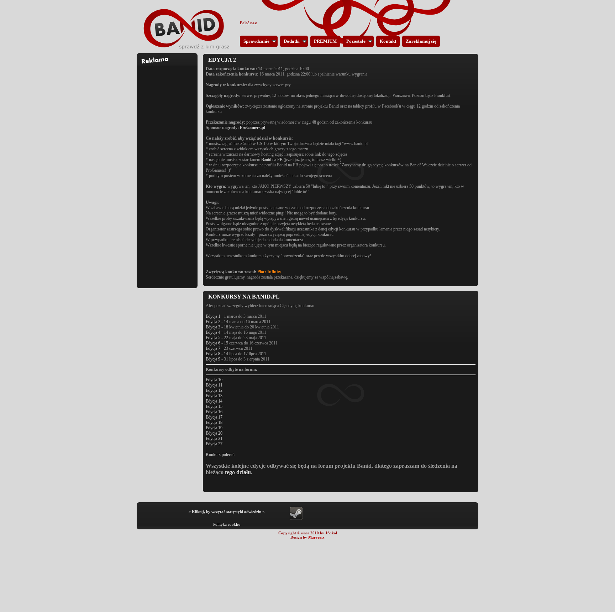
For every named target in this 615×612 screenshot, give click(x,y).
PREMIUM (325, 41)
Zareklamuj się (421, 41)
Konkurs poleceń (220, 454)
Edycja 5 (213, 337)
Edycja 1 (213, 316)
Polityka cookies (226, 524)
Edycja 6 (213, 343)
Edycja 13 (214, 395)
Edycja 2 (213, 321)
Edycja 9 (213, 359)
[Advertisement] (167, 172)
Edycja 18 (214, 422)
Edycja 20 (214, 433)
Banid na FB (272, 159)
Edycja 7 (213, 348)
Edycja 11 (214, 385)
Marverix (316, 537)
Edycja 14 (214, 401)
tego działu (238, 472)
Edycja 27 (214, 443)
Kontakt (388, 41)
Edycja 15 (214, 406)
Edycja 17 (214, 417)
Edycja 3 (213, 327)
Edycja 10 (214, 379)
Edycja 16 (214, 411)
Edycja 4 (213, 332)
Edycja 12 (214, 390)
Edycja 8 (213, 353)
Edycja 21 (214, 438)
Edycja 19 (214, 427)
